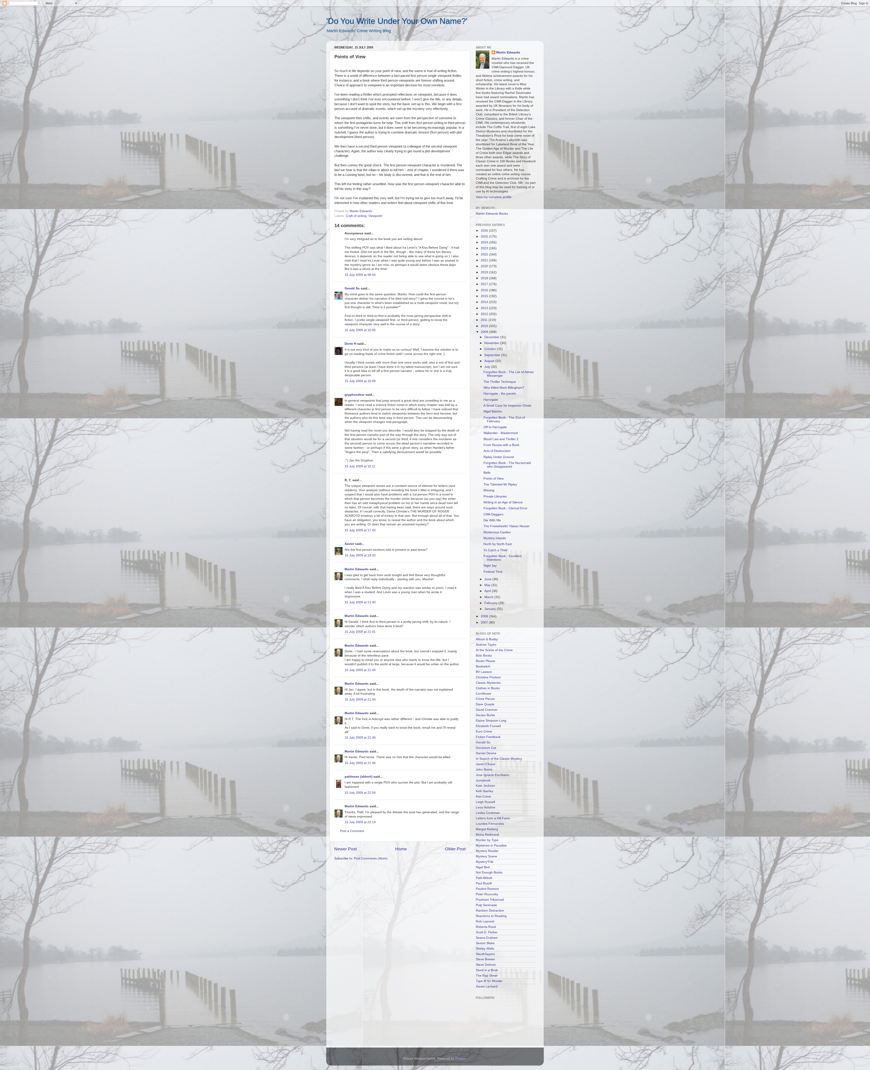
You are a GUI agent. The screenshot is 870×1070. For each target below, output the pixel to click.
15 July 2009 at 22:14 (360, 822)
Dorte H (350, 343)
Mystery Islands (494, 538)
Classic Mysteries (488, 682)
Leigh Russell (485, 802)
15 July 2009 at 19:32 (360, 555)
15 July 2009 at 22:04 (360, 792)
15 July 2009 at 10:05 (360, 330)
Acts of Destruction (496, 451)
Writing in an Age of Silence (503, 502)
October (490, 349)
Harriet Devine (486, 753)
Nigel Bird (483, 867)
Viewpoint (375, 216)
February (491, 603)
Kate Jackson (485, 785)
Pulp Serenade (486, 905)
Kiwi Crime (483, 796)
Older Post (455, 849)
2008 (485, 616)
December (492, 337)
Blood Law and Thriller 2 (500, 439)
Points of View (493, 478)
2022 (485, 254)
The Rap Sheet (487, 975)
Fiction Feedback (488, 737)
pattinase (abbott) (358, 776)
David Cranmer (487, 709)
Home (401, 849)
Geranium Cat (486, 748)
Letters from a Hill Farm (493, 818)
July (487, 367)
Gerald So (352, 288)
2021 (485, 260)
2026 (485, 230)
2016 (485, 290)
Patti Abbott (484, 878)
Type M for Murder (489, 981)
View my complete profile (494, 197)
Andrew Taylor (486, 644)
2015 (485, 296)
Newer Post (345, 849)
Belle (487, 472)
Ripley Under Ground (498, 457)
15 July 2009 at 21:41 (360, 631)
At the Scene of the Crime (494, 650)
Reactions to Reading (491, 916)
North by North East (497, 544)
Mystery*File (484, 862)
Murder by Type (487, 840)
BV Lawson (484, 672)
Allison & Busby (487, 639)
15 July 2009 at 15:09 (360, 381)
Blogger (460, 1058)
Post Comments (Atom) (370, 858)
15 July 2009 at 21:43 (360, 670)
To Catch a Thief (495, 550)
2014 (485, 302)
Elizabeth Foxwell (488, 726)
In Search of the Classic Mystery (499, 758)
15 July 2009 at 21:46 (360, 737)
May (487, 585)
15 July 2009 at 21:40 (360, 602)
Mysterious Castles (497, 532)
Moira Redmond (487, 834)
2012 (485, 314)
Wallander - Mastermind (500, 433)
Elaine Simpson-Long (491, 720)
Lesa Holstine (485, 807)
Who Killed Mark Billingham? (503, 387)
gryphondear (355, 394)
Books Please (485, 661)
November (492, 343)
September (492, 355)
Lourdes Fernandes (490, 823)
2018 (485, 278)
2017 (485, 284)
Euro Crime (484, 731)
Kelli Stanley (484, 791)
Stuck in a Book (487, 970)
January (490, 609)
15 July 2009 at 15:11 (360, 466)
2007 (485, 622)
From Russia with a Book (501, 445)
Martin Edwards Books (492, 213)
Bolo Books (484, 655)
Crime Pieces (485, 699)
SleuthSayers (485, 954)
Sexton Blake (485, 943)
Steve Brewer (485, 959)
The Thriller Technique (499, 381)
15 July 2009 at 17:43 (360, 530)
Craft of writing (356, 216)
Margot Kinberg (487, 829)
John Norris (484, 769)
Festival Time (493, 571)
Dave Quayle (485, 704)
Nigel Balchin (492, 411)
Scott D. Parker (487, 932)
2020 (485, 266)
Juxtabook (483, 780)
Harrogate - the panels (499, 393)
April (488, 591)
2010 (485, 326)
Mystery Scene (486, 856)
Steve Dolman (486, 964)
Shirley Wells (485, 948)
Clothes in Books (488, 688)
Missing (488, 490)
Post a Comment (352, 831)
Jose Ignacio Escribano (492, 775)
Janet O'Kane (485, 764)
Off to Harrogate (495, 427)
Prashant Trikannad (490, 899)
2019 (485, 272)
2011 (484, 320)
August (489, 361)
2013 (485, 308)
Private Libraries (495, 496)
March (489, 597)
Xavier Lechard (487, 986)
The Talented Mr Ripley (500, 484)
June (488, 579)
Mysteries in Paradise (491, 845)
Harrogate (490, 399)
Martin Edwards (357, 569)
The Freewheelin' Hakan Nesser (506, 526)
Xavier (349, 544)
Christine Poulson (488, 677)
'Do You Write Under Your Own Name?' (396, 21)
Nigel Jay (490, 565)
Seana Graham (487, 937)
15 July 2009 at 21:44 (360, 699)
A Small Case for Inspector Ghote (507, 405)
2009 (485, 332)
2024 (485, 242)
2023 (485, 248)
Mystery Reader (487, 851)
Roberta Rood (486, 927)
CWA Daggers (493, 514)
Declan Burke (485, 715)
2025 (485, 236)
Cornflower (483, 693)
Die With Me (492, 520)
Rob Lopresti (485, 921)
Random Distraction (490, 910)
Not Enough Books (489, 872)
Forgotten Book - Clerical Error (505, 508)
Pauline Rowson (487, 888)
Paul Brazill (484, 883)
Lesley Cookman (488, 813)
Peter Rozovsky (487, 894)
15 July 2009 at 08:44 (360, 275)
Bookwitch (483, 666)
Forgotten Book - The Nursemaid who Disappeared (507, 464)
